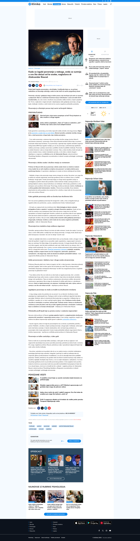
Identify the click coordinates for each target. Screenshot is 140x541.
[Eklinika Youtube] (111, 1)
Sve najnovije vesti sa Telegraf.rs (98, 102)
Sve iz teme (56, 478)
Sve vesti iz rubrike (56, 514)
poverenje (46, 426)
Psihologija (37, 68)
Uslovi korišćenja (77, 419)
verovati (41, 429)
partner (39, 426)
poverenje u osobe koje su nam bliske (43, 133)
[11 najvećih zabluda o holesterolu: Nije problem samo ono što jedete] (89, 279)
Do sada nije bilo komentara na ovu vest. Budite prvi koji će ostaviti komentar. (41, 441)
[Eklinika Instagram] (108, 1)
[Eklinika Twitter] (105, 1)
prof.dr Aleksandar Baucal (66, 426)
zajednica (48, 429)
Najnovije (95, 121)
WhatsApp (34, 415)
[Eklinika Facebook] (103, 1)
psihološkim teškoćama (69, 319)
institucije (31, 426)
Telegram (45, 415)
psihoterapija (32, 429)
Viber (39, 415)
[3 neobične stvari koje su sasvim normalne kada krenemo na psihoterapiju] (33, 380)
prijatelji (54, 426)
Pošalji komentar (74, 441)
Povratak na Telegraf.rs (35, 1)
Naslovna (30, 68)
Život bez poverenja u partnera (57, 249)
